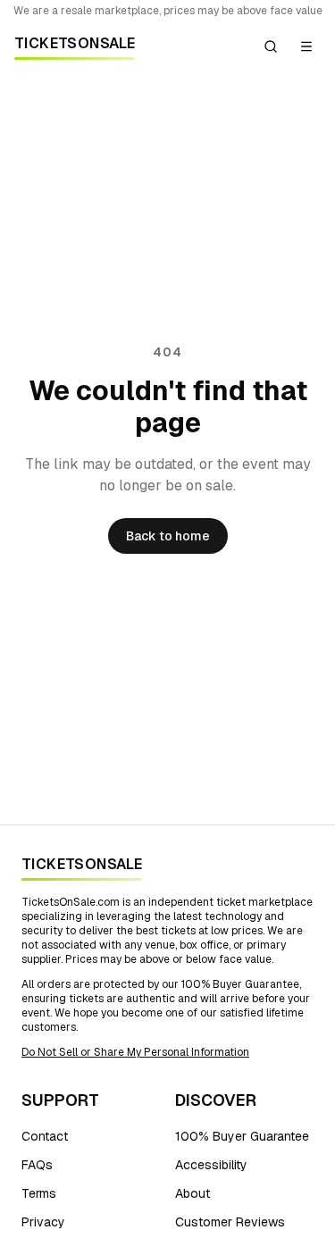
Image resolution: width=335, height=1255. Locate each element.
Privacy (43, 1222)
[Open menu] (306, 46)
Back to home (168, 536)
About (192, 1193)
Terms (38, 1193)
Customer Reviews (230, 1222)
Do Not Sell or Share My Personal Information (135, 1052)
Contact (44, 1136)
